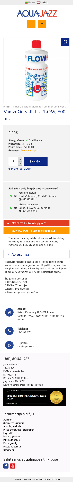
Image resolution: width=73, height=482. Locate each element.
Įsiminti (14, 169)
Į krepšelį (35, 161)
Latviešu (44, 2)
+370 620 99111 (25, 332)
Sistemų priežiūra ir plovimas (27, 106)
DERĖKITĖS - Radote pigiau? (28, 223)
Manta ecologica (29, 150)
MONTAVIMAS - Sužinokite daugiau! (33, 231)
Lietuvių (31, 2)
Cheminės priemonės (54, 106)
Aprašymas (20, 254)
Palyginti (27, 169)
